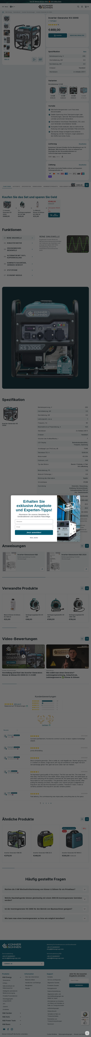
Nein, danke (34, 537)
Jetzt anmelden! (34, 532)
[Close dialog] (77, 497)
